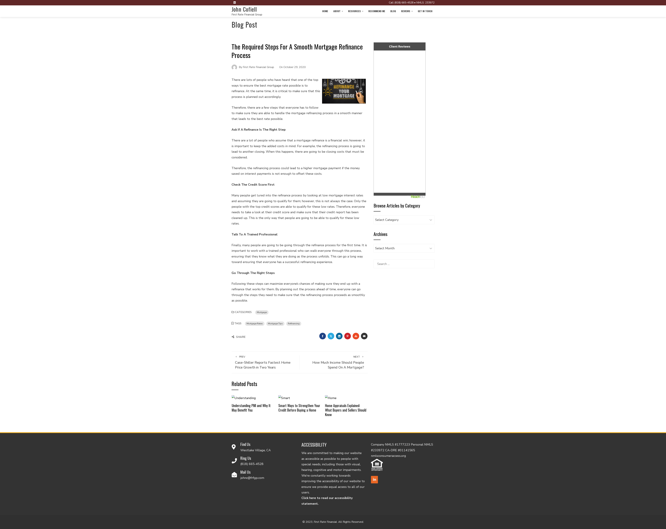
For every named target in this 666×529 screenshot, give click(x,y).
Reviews (405, 11)
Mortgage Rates (255, 323)
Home (325, 11)
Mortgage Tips (275, 323)
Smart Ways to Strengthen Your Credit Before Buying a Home (299, 408)
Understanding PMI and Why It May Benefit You (251, 408)
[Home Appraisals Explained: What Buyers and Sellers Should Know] (330, 398)
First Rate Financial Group (247, 14)
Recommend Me (376, 11)
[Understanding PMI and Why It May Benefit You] (244, 398)
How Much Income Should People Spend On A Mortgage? (338, 362)
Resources (354, 11)
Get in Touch (425, 11)
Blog (393, 11)
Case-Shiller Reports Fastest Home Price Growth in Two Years (263, 362)
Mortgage (262, 312)
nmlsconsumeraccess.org (388, 456)
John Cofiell (244, 9)
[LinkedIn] (374, 479)
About (336, 11)
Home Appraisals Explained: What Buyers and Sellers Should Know (345, 410)
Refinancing (294, 323)
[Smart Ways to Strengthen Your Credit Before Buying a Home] (284, 398)
